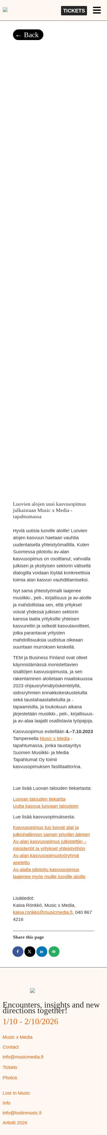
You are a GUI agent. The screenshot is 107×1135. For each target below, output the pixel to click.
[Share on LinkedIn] (42, 951)
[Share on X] (30, 951)
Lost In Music (16, 1093)
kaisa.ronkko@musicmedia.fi (42, 912)
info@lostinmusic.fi (22, 1112)
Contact (11, 1047)
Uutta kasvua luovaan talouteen (45, 806)
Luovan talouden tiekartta (39, 799)
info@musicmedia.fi (23, 1057)
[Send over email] (54, 951)
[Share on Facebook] (18, 951)
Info (6, 1103)
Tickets (10, 1067)
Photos (10, 1077)
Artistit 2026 (15, 1122)
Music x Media (55, 738)
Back (31, 35)
